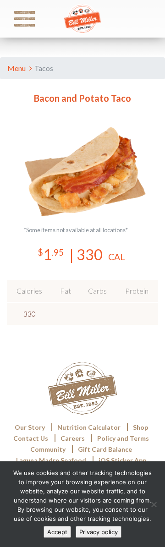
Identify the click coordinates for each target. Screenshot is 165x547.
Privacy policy (98, 532)
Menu (17, 68)
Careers (72, 438)
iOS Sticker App (122, 460)
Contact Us (30, 438)
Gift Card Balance (105, 449)
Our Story (30, 427)
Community (48, 449)
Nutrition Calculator (80, 338)
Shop (140, 427)
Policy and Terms (123, 438)
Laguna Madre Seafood (51, 460)
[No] (153, 504)
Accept (57, 532)
